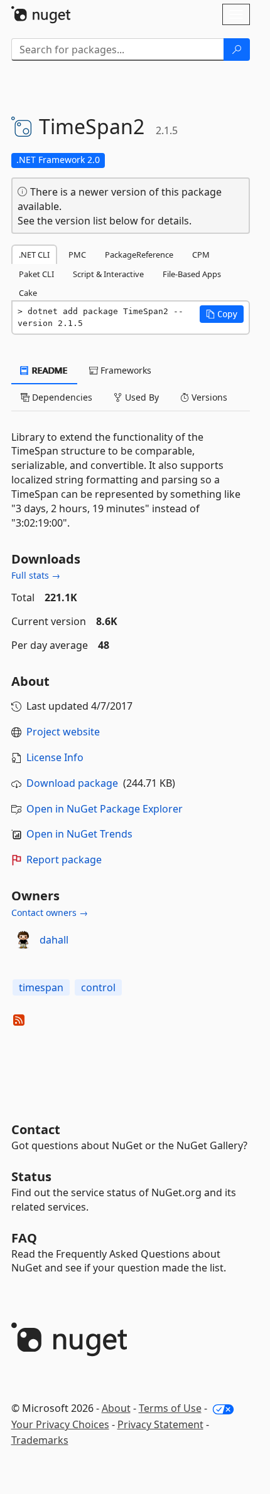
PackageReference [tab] (139, 254)
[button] (222, 314)
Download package (72, 783)
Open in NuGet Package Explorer (104, 809)
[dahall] (23, 939)
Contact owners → (49, 912)
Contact (35, 1129)
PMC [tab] (77, 254)
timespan (41, 987)
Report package (64, 859)
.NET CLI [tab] (34, 254)
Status (31, 1176)
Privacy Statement (160, 1424)
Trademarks (39, 1440)
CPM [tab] (201, 254)
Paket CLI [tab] (36, 274)
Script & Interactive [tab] (108, 274)
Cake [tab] (28, 292)
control (98, 987)
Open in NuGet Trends (79, 834)
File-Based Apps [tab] (192, 274)
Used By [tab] (140, 397)
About (116, 1408)
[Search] (237, 49)
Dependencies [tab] (61, 397)
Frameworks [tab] (124, 370)
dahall (54, 940)
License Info (55, 757)
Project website (63, 732)
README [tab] (49, 370)
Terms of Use (170, 1408)
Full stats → (35, 575)
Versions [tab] (208, 397)
